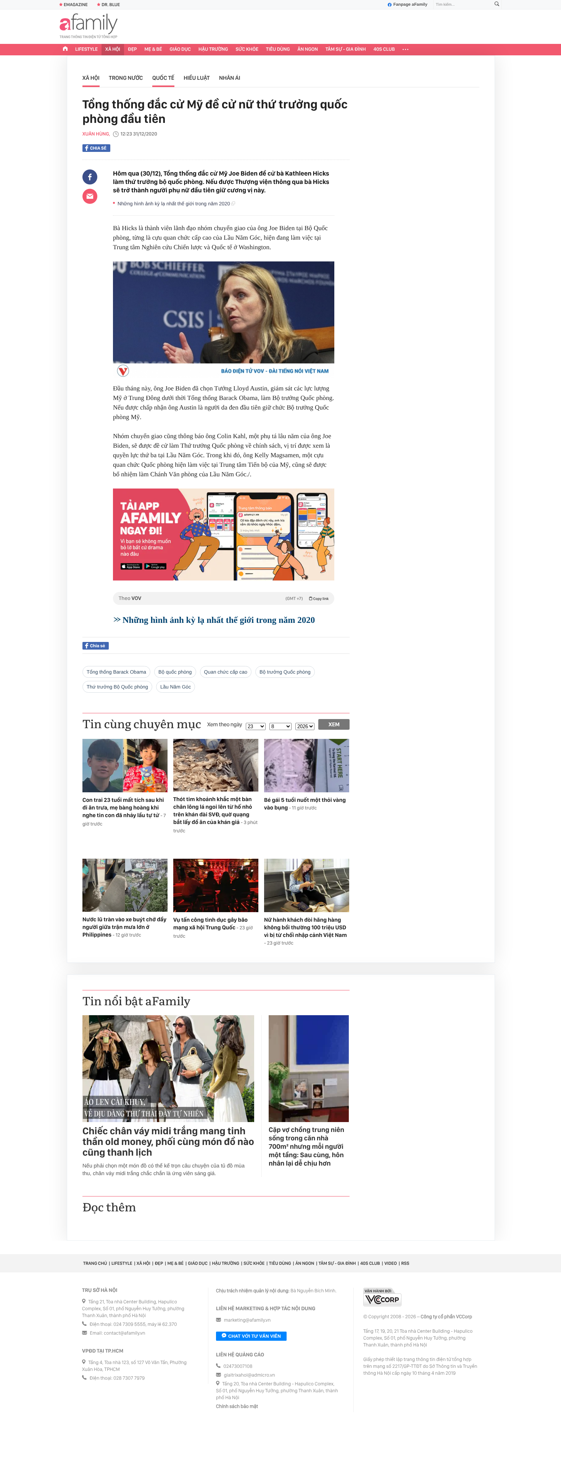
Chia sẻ (98, 148)
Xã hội (112, 49)
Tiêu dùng (278, 49)
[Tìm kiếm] (496, 5)
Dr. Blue (111, 4)
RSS (405, 1263)
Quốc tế (163, 77)
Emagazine (76, 4)
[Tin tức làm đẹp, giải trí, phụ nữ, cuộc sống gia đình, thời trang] (88, 26)
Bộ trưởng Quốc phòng (285, 672)
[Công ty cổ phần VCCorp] (382, 1297)
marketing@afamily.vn (247, 1320)
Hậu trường (213, 49)
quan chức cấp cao (226, 672)
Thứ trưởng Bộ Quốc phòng (117, 687)
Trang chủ (95, 1263)
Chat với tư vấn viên (254, 1336)
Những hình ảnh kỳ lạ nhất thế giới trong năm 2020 (174, 203)
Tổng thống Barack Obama (116, 672)
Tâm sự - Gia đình (346, 49)
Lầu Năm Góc (175, 687)
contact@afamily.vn (124, 1333)
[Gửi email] (89, 196)
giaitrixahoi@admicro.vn (249, 1375)
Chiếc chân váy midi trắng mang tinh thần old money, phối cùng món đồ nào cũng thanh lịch (168, 1142)
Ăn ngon (308, 49)
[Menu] (405, 49)
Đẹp (132, 49)
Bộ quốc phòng (175, 672)
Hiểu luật (197, 77)
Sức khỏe (246, 49)
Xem (334, 724)
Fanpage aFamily (410, 4)
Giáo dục (180, 49)
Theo (224, 598)
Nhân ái (229, 77)
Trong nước (126, 77)
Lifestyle (86, 49)
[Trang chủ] (65, 49)
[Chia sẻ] (89, 177)
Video (390, 1263)
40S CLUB (384, 49)
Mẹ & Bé (153, 49)
